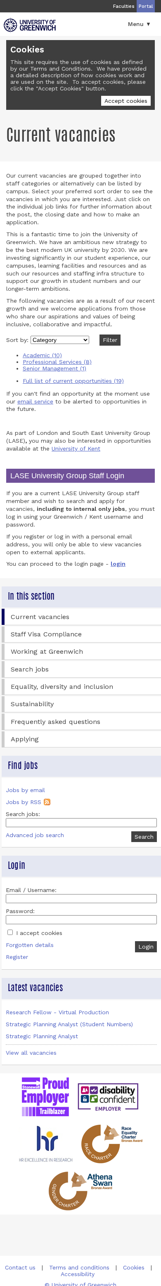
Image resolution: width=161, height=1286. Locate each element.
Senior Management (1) (54, 368)
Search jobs (30, 669)
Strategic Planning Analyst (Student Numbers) (69, 1024)
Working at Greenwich (47, 651)
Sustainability (32, 704)
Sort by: (18, 340)
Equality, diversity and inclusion (62, 686)
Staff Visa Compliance (46, 634)
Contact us (20, 1267)
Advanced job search (35, 835)
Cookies (133, 1267)
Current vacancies (40, 617)
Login (146, 946)
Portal (146, 6)
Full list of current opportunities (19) (73, 380)
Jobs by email (25, 790)
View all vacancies (31, 1052)
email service (35, 401)
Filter (110, 340)
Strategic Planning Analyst (42, 1036)
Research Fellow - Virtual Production (57, 1012)
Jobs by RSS (23, 802)
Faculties (124, 6)
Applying (25, 739)
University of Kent (76, 448)
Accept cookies (125, 100)
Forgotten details (30, 945)
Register (17, 957)
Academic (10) (42, 355)
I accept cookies (38, 933)
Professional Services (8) (57, 361)
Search (144, 836)
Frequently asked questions (55, 722)
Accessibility (78, 1274)
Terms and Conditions (60, 68)
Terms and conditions (79, 1267)
